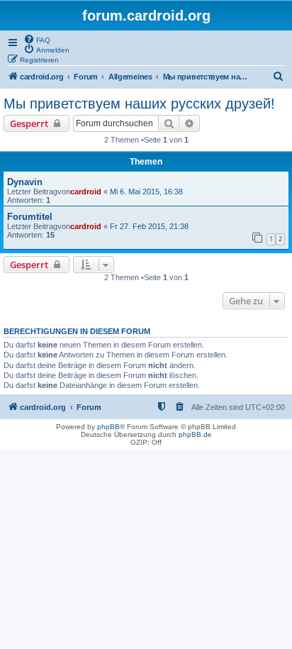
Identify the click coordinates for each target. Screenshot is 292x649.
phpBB (108, 427)
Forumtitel (29, 216)
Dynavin (25, 182)
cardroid (85, 191)
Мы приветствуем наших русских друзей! (139, 103)
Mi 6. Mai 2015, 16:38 (146, 191)
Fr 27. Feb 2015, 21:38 (149, 226)
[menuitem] (36, 39)
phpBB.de (195, 434)
